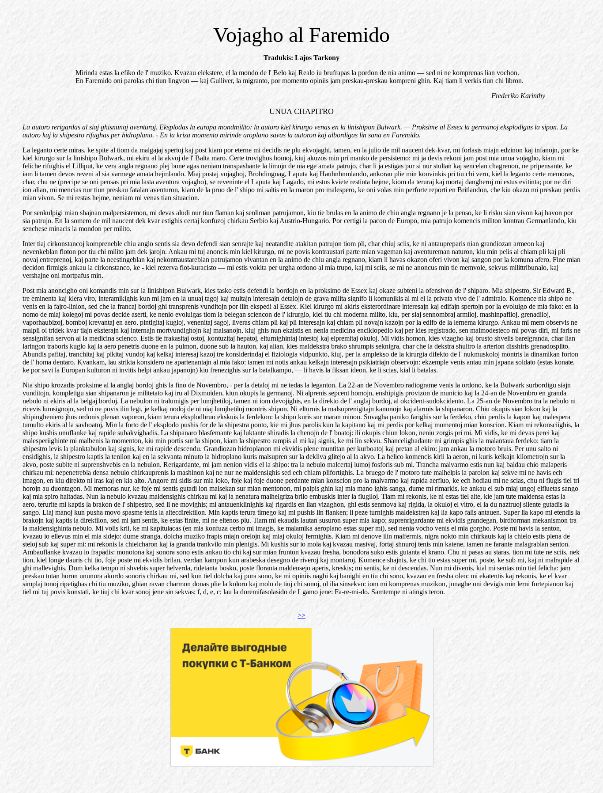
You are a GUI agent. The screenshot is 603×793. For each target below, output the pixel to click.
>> (301, 615)
